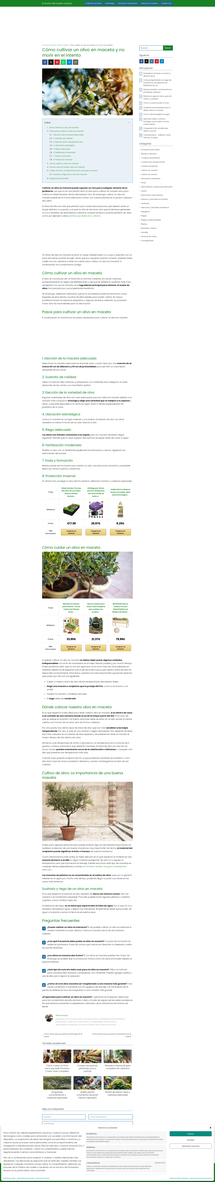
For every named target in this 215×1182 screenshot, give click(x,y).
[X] (51, 62)
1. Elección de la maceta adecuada (68, 134)
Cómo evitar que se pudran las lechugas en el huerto (63, 1035)
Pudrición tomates (93, 3)
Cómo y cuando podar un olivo (156, 103)
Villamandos (62, 1015)
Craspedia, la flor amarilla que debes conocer (155, 129)
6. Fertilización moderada (64, 152)
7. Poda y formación (62, 156)
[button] (210, 1128)
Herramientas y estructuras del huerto (157, 187)
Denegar (190, 1140)
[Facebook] (44, 62)
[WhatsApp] (63, 62)
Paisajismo (145, 211)
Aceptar (190, 1134)
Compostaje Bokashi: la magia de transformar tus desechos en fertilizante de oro (157, 83)
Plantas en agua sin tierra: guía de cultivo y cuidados (157, 97)
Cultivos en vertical (149, 174)
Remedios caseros (149, 228)
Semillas (144, 232)
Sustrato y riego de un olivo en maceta (70, 174)
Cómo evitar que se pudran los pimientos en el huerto (111, 1035)
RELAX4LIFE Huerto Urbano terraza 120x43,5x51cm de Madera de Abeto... (120, 608)
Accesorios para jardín (150, 149)
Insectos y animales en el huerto (154, 199)
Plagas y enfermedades (151, 220)
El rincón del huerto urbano (57, 3)
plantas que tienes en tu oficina (84, 215)
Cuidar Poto (166, 3)
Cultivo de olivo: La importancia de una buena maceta (73, 170)
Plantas (144, 224)
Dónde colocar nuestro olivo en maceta (67, 167)
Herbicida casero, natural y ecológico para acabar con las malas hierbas (156, 121)
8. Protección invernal (62, 159)
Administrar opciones (191, 1146)
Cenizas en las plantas (127, 3)
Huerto (144, 191)
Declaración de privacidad (25, 1178)
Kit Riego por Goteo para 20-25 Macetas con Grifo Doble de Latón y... (96, 492)
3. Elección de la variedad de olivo (68, 142)
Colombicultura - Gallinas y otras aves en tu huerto (157, 136)
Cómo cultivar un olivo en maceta (64, 127)
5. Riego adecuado (61, 149)
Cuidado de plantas (149, 166)
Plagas (144, 216)
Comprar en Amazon (71, 532)
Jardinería (145, 203)
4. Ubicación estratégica (64, 145)
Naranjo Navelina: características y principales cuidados (157, 90)
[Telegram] (69, 62)
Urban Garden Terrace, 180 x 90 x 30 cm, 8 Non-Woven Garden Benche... (71, 492)
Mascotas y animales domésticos (155, 207)
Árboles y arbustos (149, 154)
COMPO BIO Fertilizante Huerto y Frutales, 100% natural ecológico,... (120, 492)
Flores (143, 182)
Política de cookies (9, 1178)
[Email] (75, 62)
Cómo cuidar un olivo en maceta (63, 163)
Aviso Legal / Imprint (42, 1178)
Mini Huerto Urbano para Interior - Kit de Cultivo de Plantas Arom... (71, 608)
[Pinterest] (57, 62)
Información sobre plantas (152, 195)
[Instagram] (151, 61)
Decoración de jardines (150, 178)
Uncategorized (147, 240)
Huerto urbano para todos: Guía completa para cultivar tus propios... (96, 608)
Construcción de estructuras (153, 162)
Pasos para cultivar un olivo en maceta (66, 131)
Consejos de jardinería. (150, 158)
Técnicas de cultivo (149, 236)
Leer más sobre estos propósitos (200, 1178)
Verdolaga (109, 3)
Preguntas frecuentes (59, 178)
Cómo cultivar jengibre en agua (156, 114)
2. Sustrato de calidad (62, 138)
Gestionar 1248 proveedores (179, 1178)
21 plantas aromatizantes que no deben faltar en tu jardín (156, 108)
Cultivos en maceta (149, 3)
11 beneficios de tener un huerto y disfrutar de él (157, 74)
